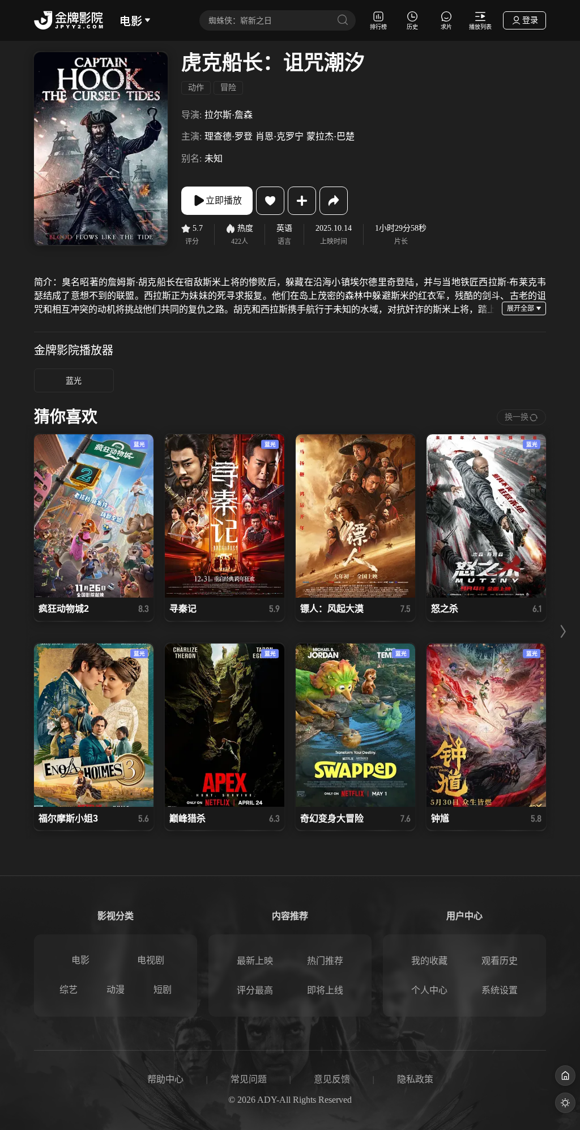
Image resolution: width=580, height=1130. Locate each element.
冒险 (228, 87)
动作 (196, 87)
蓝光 (74, 380)
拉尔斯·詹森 (228, 115)
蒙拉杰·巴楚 (330, 136)
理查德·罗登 (228, 136)
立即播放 (224, 200)
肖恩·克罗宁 (279, 136)
